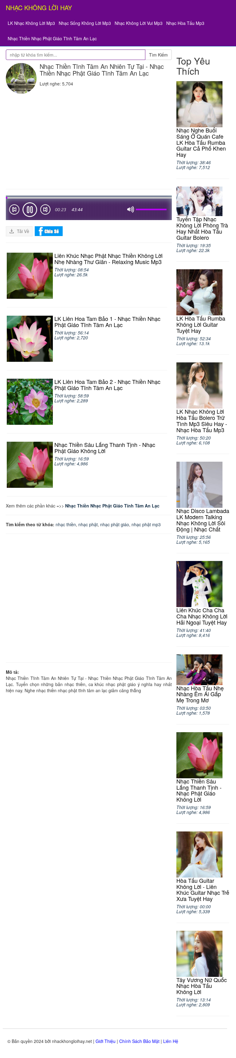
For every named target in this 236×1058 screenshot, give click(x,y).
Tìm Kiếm (158, 55)
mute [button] (130, 209)
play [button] (29, 209)
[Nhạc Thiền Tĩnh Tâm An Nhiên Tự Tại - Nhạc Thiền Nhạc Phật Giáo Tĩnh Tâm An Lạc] (21, 78)
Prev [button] (14, 210)
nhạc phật (88, 524)
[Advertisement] (89, 140)
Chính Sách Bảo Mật (139, 1041)
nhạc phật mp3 (146, 524)
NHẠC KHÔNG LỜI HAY (39, 7)
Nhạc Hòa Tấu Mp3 (185, 23)
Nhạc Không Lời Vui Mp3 (139, 23)
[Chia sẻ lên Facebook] (49, 230)
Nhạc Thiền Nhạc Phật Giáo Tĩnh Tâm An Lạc (52, 38)
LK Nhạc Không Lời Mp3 (31, 23)
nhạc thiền (66, 524)
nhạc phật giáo (114, 524)
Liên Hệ (170, 1041)
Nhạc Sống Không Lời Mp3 (85, 23)
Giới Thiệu (106, 1041)
